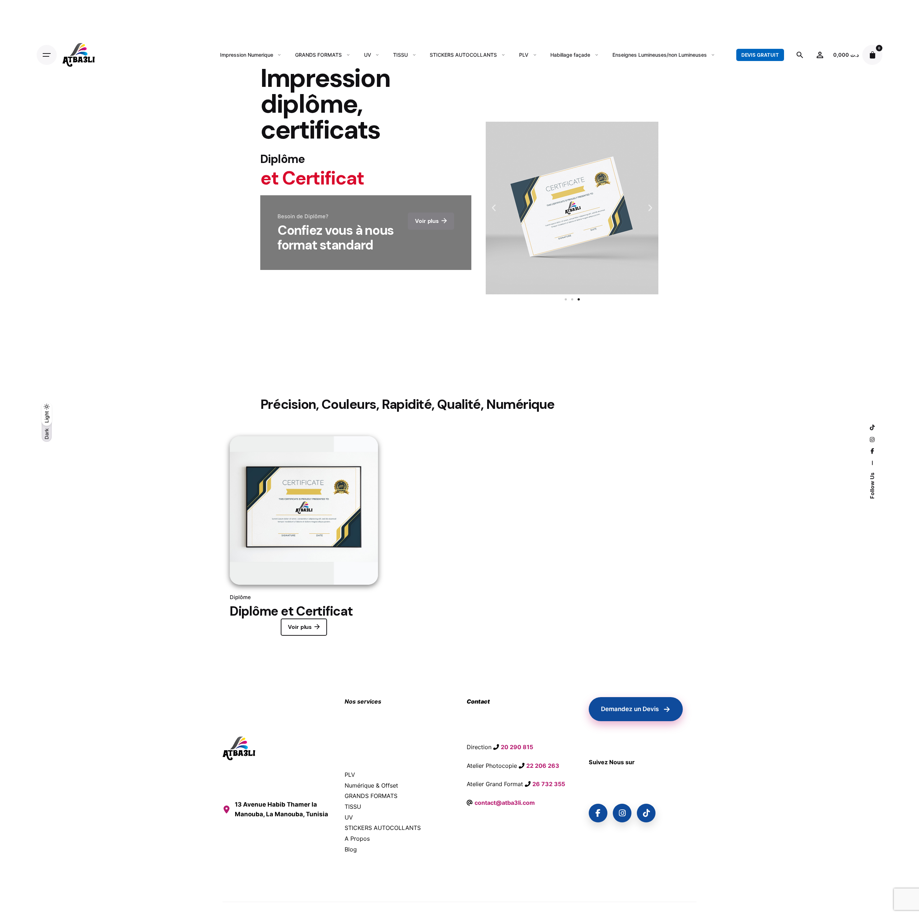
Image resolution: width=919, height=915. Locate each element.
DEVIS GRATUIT (760, 55)
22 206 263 (542, 765)
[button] (493, 208)
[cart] (872, 55)
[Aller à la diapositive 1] (566, 299)
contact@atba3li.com (505, 802)
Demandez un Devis (636, 709)
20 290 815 (517, 747)
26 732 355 (548, 784)
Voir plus (300, 627)
